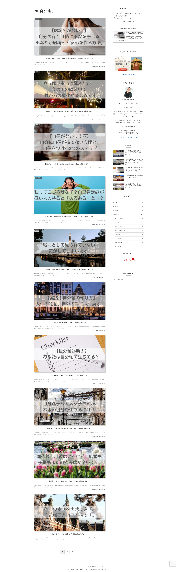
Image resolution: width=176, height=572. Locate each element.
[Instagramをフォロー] (133, 260)
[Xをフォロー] (123, 260)
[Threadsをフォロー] (130, 260)
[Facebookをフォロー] (126, 260)
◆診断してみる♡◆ (128, 74)
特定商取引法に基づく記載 (95, 566)
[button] (141, 279)
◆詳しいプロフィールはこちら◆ (128, 137)
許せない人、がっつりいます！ (125, 18)
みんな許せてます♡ (121, 16)
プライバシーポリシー (79, 566)
